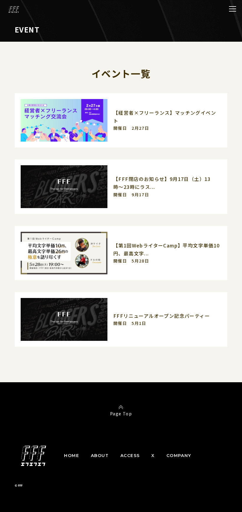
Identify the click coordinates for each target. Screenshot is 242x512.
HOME (71, 455)
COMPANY (178, 455)
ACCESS (130, 455)
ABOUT (100, 455)
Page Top (121, 414)
